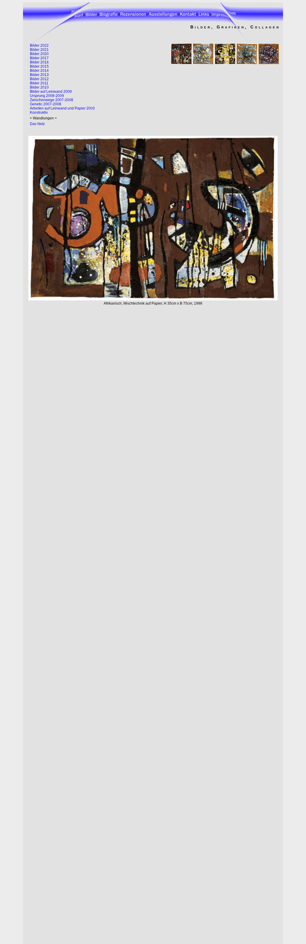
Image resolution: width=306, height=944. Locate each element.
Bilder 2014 (39, 71)
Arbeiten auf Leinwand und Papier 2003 (62, 108)
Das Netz (37, 124)
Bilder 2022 (39, 45)
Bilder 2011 (39, 83)
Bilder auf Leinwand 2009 (51, 91)
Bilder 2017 (39, 58)
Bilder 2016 (39, 62)
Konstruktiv (39, 112)
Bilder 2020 (39, 54)
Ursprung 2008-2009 (47, 96)
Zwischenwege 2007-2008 (51, 100)
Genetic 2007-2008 (45, 104)
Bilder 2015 (39, 66)
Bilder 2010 (39, 87)
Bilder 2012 (39, 79)
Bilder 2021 (39, 50)
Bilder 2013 (39, 75)
